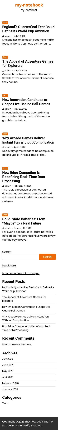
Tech (5, 22)
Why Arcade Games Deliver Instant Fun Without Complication (28, 140)
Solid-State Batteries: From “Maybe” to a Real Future (23, 221)
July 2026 (7, 359)
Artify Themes (32, 425)
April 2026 (7, 377)
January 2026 (10, 389)
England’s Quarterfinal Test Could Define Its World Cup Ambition (28, 29)
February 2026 (10, 383)
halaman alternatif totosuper (20, 273)
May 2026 (7, 371)
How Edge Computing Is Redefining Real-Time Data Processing (23, 177)
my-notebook (29, 5)
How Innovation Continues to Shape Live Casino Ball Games (26, 102)
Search (6, 252)
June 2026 (8, 365)
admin (8, 36)
